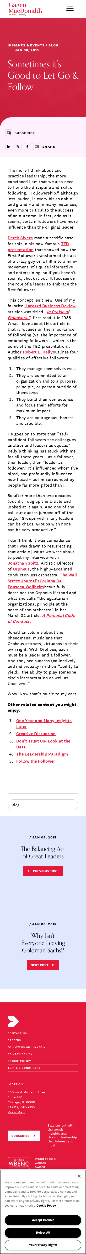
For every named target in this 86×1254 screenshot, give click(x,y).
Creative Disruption (36, 734)
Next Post (39, 965)
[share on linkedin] (8, 146)
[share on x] (18, 146)
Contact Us (17, 1033)
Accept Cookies (43, 1220)
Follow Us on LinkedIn (27, 1047)
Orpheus (21, 569)
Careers (14, 1040)
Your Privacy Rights (43, 1245)
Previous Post (45, 871)
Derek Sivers (20, 238)
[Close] (79, 1176)
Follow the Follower (35, 761)
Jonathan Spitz (23, 563)
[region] (43, 1211)
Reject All (43, 1233)
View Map (16, 1112)
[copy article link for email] (36, 146)
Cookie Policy (19, 1061)
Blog (15, 804)
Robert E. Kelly (38, 352)
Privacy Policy (20, 1054)
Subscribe (20, 1136)
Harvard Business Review (49, 306)
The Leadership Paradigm (42, 754)
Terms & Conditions (24, 1068)
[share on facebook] (27, 146)
